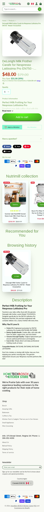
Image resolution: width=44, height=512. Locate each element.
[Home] (14, 4)
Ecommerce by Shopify (22, 508)
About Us (5, 442)
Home (4, 21)
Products (12, 21)
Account (36, 3)
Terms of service (8, 452)
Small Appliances (8, 423)
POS (35, 506)
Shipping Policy (7, 449)
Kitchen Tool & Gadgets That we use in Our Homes (20, 419)
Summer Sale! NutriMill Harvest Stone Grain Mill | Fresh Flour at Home (15, 201)
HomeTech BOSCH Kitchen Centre (22, 506)
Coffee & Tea (6, 416)
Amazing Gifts (7, 409)
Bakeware (5, 412)
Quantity (5, 87)
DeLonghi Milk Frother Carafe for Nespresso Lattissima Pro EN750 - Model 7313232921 (16, 271)
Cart (40, 3)
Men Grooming (7, 426)
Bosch (4, 406)
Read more (6, 111)
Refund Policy (7, 446)
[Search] (39, 9)
